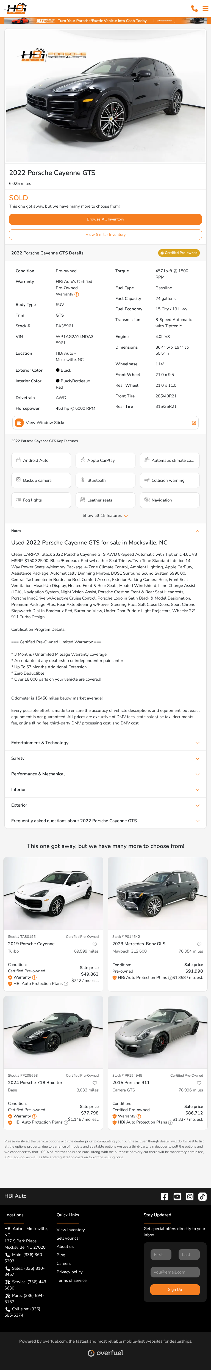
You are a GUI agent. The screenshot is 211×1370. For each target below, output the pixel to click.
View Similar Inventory (106, 234)
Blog (61, 1255)
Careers (64, 1263)
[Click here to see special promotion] (105, 20)
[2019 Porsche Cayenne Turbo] (53, 893)
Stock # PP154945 (127, 1075)
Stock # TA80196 (22, 936)
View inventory (71, 1230)
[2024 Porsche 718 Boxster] (53, 1032)
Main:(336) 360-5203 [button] (24, 1258)
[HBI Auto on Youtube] (175, 1196)
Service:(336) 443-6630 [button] (26, 1285)
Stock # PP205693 (23, 1075)
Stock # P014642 (126, 936)
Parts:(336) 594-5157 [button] (24, 1299)
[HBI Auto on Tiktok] (200, 1196)
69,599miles (86, 951)
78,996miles (191, 1090)
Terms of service (72, 1280)
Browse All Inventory (105, 219)
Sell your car (68, 1238)
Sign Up (175, 1289)
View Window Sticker (46, 422)
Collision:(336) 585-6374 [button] (22, 1312)
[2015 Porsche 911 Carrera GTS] (157, 1032)
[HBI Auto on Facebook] (162, 1196)
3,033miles (88, 1090)
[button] (194, 8)
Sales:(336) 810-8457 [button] (24, 1271)
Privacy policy (70, 1272)
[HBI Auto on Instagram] (187, 1196)
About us (65, 1246)
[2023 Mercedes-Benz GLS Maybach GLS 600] (157, 893)
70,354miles (191, 951)
